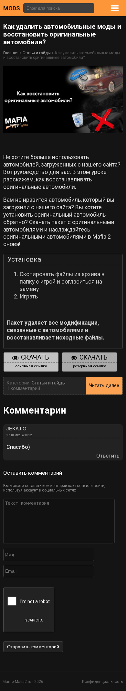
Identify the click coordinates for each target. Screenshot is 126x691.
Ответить (108, 456)
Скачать (32, 361)
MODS (11, 8)
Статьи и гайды (37, 53)
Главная (10, 53)
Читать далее (104, 385)
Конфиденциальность (102, 681)
